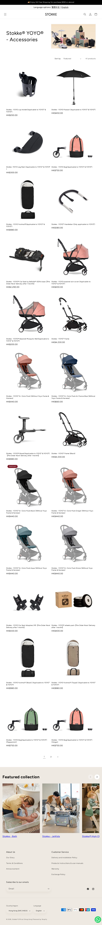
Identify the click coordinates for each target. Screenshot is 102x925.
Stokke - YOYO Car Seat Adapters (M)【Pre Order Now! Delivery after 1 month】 (28, 626)
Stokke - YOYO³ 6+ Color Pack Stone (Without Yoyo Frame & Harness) (72, 569)
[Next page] (57, 757)
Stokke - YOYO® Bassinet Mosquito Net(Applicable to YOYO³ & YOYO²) (27, 340)
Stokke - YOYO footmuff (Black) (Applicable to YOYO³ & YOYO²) (28, 684)
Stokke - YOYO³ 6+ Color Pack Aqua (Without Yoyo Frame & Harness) (26, 569)
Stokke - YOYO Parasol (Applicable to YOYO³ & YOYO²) (73, 110)
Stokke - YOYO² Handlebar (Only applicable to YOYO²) (73, 224)
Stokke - (7, 836)
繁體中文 (56, 7)
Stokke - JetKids (51, 836)
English (65, 7)
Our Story (10, 858)
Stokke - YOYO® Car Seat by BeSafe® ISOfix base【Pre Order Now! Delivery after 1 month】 (28, 283)
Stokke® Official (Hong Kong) (22, 919)
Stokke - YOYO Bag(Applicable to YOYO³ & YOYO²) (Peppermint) (26, 741)
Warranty (55, 869)
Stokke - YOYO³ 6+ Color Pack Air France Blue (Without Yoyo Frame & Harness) (73, 397)
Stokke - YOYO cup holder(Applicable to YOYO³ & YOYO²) (26, 111)
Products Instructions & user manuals (67, 863)
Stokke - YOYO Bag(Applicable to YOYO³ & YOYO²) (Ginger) (71, 741)
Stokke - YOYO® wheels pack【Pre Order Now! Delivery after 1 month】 (73, 626)
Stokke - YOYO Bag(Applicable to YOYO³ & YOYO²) (71, 167)
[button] (5, 14)
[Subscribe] (48, 889)
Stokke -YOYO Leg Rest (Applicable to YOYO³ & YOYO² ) (28, 168)
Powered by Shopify (40, 919)
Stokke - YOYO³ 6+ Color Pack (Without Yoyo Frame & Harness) (27, 397)
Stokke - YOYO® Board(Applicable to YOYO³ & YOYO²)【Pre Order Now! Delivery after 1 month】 (28, 454)
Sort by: (58, 59)
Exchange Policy (58, 874)
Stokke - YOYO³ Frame (60, 339)
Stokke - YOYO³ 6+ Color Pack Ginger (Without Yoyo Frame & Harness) (72, 512)
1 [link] (44, 757)
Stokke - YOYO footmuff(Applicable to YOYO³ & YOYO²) (25, 225)
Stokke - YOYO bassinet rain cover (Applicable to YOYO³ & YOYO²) (71, 283)
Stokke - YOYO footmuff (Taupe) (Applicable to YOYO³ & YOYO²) (73, 684)
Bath (14, 836)
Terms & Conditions (14, 863)
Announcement (12, 869)
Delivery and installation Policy (64, 858)
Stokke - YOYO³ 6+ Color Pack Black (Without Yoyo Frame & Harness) (26, 512)
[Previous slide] (90, 776)
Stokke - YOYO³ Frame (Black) (63, 453)
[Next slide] (97, 776)
